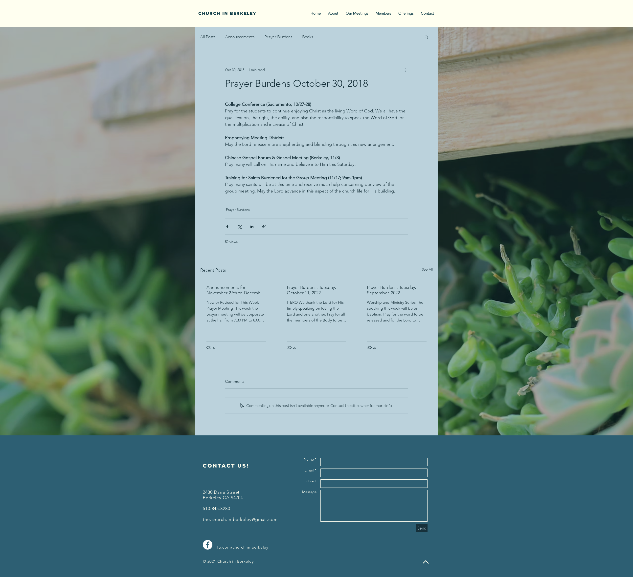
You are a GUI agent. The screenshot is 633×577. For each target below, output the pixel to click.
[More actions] (405, 70)
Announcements (239, 36)
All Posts (207, 36)
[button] (426, 37)
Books (307, 36)
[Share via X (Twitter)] (239, 226)
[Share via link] (263, 226)
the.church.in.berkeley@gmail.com (240, 519)
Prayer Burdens (278, 36)
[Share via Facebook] (227, 226)
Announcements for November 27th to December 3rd (235, 290)
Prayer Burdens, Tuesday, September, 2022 (391, 290)
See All (427, 269)
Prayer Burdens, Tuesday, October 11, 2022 (311, 290)
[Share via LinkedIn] (251, 226)
